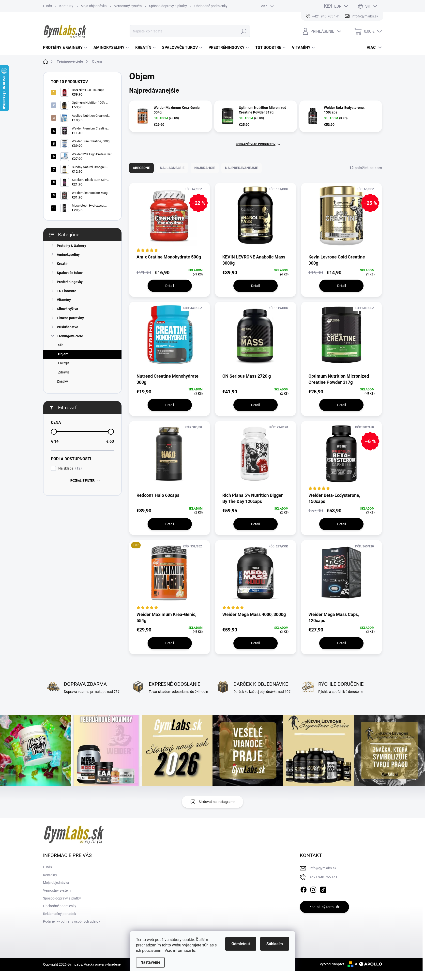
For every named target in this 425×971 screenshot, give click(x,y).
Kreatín (62, 264)
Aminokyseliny (68, 255)
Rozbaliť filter (82, 480)
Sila (60, 345)
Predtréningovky (70, 282)
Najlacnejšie (172, 168)
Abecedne (141, 168)
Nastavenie (150, 962)
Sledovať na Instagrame (217, 802)
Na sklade (69, 468)
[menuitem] (66, 47)
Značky (62, 381)
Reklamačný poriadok (59, 914)
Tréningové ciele (70, 336)
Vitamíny (64, 300)
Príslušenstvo (67, 327)
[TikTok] (323, 889)
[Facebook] (303, 889)
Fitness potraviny (70, 318)
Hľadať (244, 31)
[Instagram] (313, 889)
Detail (169, 286)
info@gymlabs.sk (323, 868)
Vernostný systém (128, 6)
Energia (64, 363)
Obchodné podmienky (211, 6)
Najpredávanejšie (241, 168)
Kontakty (66, 6)
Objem (63, 354)
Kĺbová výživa (67, 309)
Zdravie (63, 372)
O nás (47, 6)
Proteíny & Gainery (71, 246)
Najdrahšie (204, 168)
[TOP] (170, 575)
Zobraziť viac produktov (255, 144)
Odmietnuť (240, 944)
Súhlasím (274, 944)
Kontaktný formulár (324, 907)
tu (193, 950)
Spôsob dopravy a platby (168, 6)
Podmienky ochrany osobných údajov (71, 921)
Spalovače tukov (70, 273)
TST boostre (66, 291)
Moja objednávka (94, 6)
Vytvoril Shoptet (332, 964)
